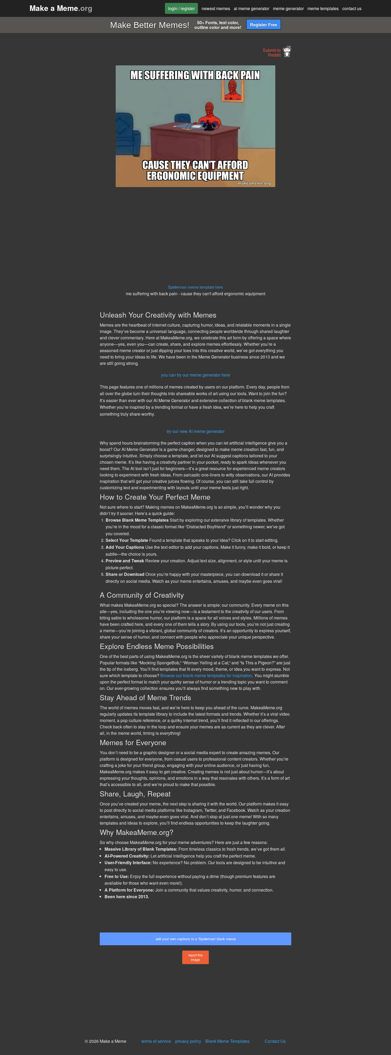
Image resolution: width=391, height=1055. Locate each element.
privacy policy (188, 1041)
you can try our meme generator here (195, 375)
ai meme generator (251, 8)
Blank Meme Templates (227, 1041)
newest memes (216, 8)
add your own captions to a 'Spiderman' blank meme (196, 938)
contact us (351, 8)
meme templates (323, 8)
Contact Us (275, 1041)
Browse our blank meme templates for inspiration (206, 675)
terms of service (156, 1041)
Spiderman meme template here (195, 287)
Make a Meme (61, 7)
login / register (181, 8)
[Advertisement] (51, 145)
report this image (195, 957)
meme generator (288, 8)
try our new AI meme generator (195, 431)
